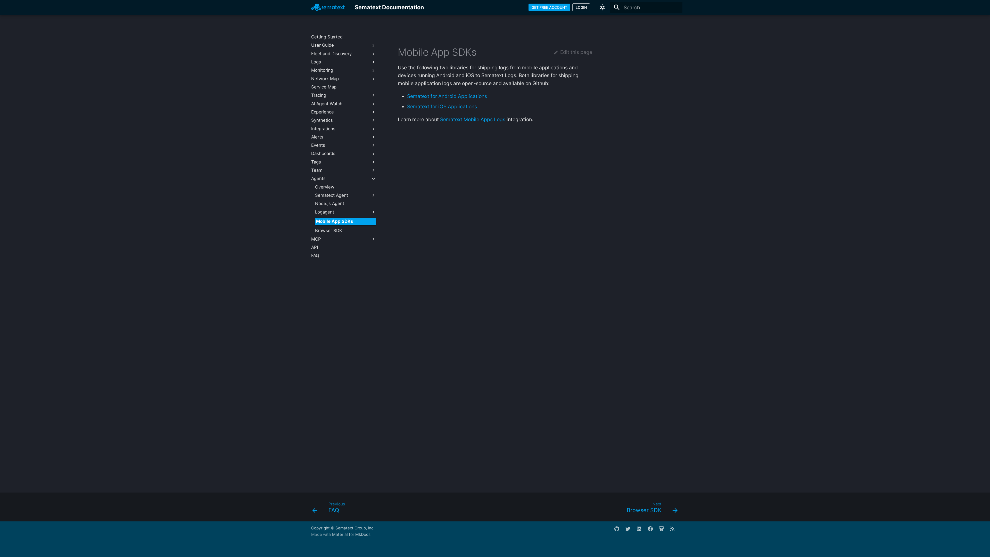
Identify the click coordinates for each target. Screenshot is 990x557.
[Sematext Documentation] (328, 7)
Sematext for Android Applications (447, 96)
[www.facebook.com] (653, 531)
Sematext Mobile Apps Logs (472, 119)
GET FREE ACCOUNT (549, 7)
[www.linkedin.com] (642, 531)
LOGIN (581, 7)
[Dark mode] (603, 7)
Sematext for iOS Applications (442, 106)
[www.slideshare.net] (664, 531)
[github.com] (619, 531)
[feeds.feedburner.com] (675, 531)
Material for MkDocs (351, 534)
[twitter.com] (630, 531)
